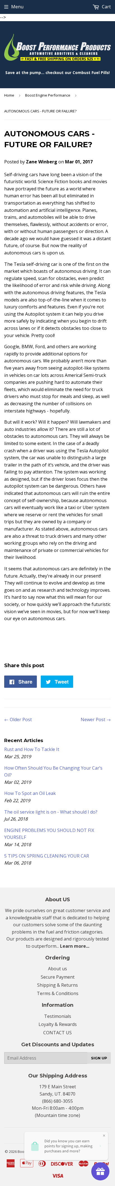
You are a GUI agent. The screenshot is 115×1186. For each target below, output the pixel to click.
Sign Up (99, 1058)
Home (9, 95)
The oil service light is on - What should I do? (50, 812)
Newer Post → (96, 719)
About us (57, 969)
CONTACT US (57, 1033)
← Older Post (18, 719)
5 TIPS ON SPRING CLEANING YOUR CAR (46, 856)
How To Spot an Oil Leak (30, 793)
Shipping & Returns (57, 985)
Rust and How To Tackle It (31, 749)
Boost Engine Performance (47, 95)
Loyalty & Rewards (58, 1024)
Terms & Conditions (57, 993)
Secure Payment (58, 977)
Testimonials (57, 1016)
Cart (106, 7)
